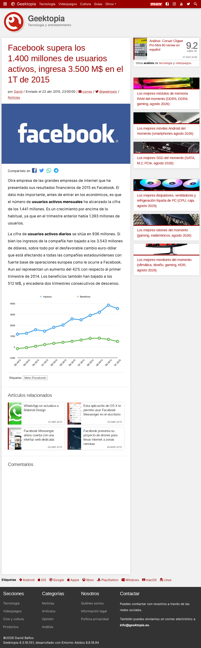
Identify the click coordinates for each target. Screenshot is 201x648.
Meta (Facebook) (35, 377)
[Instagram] (174, 3)
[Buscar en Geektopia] (195, 3)
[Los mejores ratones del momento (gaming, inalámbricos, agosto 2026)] (166, 219)
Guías (98, 4)
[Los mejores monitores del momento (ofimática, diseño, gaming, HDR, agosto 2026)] (166, 249)
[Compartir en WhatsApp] (49, 170)
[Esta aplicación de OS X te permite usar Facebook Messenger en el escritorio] (74, 414)
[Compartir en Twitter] (42, 170)
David (18, 91)
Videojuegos (67, 4)
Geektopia (26, 4)
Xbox (90, 580)
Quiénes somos (92, 603)
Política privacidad (95, 619)
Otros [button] (110, 4)
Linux (168, 580)
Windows (132, 580)
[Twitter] (188, 3)
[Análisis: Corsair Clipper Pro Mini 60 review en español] (140, 49)
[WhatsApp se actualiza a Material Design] (14, 414)
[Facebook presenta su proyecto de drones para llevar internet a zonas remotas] (74, 439)
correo (87, 91)
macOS (151, 580)
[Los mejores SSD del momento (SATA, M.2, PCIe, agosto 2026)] (166, 147)
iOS (43, 580)
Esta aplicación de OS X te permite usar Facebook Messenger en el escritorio (102, 410)
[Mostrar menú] (5, 4)
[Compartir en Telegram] (56, 170)
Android (29, 580)
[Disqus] (66, 521)
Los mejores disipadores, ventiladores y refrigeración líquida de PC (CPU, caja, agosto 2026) (166, 200)
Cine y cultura (13, 619)
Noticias (14, 97)
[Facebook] (167, 3)
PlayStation (109, 580)
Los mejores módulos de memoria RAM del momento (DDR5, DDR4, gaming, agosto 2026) (162, 99)
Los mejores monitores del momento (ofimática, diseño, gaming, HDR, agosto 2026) (164, 265)
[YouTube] (181, 3)
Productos (10, 627)
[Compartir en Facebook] (34, 170)
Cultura (85, 4)
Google (58, 580)
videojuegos (183, 63)
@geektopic (108, 91)
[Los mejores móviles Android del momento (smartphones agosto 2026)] (166, 117)
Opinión (47, 619)
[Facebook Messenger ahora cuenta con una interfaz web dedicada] (14, 439)
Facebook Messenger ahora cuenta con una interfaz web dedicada (39, 435)
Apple (74, 580)
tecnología (165, 63)
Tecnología (47, 4)
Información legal (94, 611)
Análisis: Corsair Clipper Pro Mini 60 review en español (166, 45)
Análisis (47, 627)
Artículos (48, 611)
